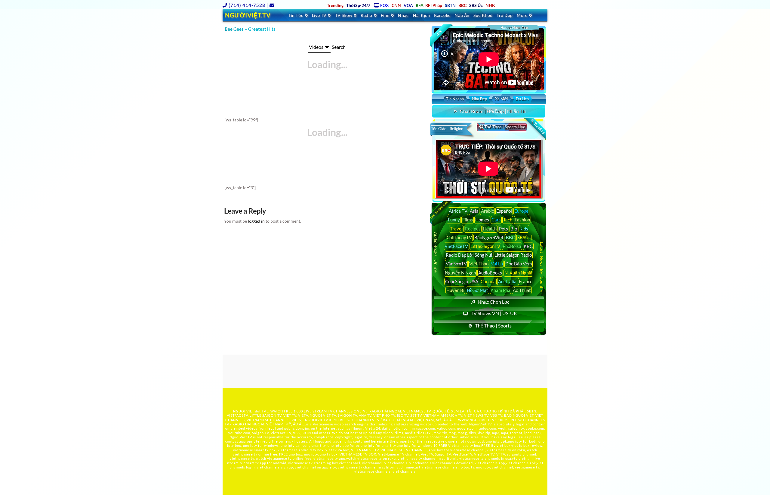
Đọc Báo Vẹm (518, 263)
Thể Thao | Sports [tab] (493, 325)
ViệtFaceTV (456, 246)
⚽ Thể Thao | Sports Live (501, 126)
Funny (454, 219)
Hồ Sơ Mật (477, 290)
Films (467, 219)
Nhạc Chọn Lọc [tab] (493, 302)
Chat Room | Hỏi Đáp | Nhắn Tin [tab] (493, 111)
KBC (528, 246)
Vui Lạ (497, 263)
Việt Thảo (478, 263)
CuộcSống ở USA (461, 281)
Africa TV (458, 211)
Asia (474, 211)
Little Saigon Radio (513, 255)
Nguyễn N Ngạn (460, 272)
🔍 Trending (537, 126)
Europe (521, 211)
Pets (503, 228)
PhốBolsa (512, 246)
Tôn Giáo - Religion (447, 128)
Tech (507, 219)
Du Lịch (522, 98)
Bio (513, 228)
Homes (482, 219)
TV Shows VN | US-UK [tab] (494, 313)
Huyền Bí (455, 290)
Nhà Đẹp (479, 98)
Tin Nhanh (455, 98)
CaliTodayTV (459, 237)
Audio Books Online (436, 252)
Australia (507, 281)
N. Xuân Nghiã (518, 272)
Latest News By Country (541, 267)
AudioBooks (490, 272)
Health (490, 228)
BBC (510, 237)
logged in (256, 221)
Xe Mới (501, 98)
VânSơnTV (456, 263)
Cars (496, 219)
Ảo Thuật (522, 290)
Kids (523, 228)
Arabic (487, 211)
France (525, 281)
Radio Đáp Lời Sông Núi (469, 255)
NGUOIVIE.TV (316, 420)
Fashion (522, 219)
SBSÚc (524, 237)
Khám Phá (500, 290)
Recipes (473, 228)
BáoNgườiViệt (489, 237)
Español (504, 211)
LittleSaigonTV (485, 246)
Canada (488, 281)
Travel (456, 228)
